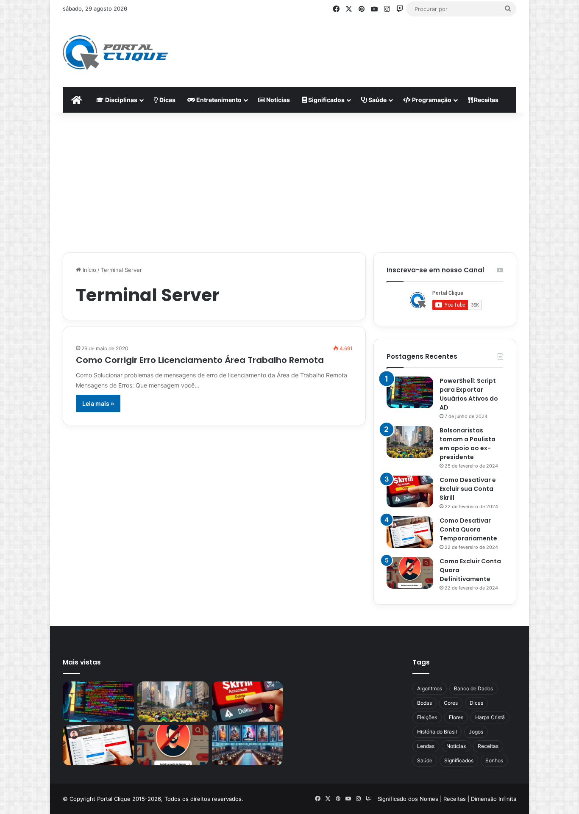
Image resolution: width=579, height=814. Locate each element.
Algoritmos (429, 688)
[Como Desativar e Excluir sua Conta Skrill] (410, 491)
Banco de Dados (473, 688)
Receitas (485, 99)
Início (88, 269)
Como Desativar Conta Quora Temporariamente (468, 529)
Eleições (427, 717)
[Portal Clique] (115, 52)
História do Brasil (437, 731)
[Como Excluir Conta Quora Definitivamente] (410, 573)
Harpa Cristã (490, 717)
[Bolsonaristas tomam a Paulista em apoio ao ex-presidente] (410, 442)
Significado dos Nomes (408, 798)
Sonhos (494, 760)
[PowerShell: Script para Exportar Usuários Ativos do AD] (410, 392)
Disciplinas (120, 99)
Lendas (425, 746)
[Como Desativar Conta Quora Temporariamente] (410, 532)
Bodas (424, 703)
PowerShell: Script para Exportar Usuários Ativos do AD (469, 394)
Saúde (377, 99)
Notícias (277, 99)
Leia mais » (98, 403)
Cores (451, 703)
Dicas (166, 99)
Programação (431, 99)
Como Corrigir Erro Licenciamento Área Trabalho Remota (200, 360)
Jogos (476, 731)
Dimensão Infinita (493, 798)
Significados (326, 99)
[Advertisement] (372, 46)
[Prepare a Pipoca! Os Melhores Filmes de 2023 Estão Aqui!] (247, 745)
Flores (456, 717)
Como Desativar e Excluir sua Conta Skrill (468, 489)
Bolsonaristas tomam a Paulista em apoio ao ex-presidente (467, 443)
